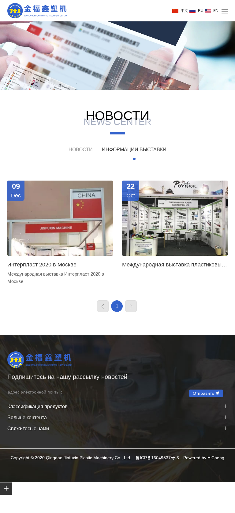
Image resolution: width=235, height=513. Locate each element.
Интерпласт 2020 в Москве (41, 265)
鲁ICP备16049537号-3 (157, 457)
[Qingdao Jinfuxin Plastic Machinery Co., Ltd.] (37, 10)
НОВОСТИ (81, 149)
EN (215, 11)
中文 (184, 11)
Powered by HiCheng (203, 457)
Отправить (203, 393)
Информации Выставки (134, 149)
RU (200, 11)
